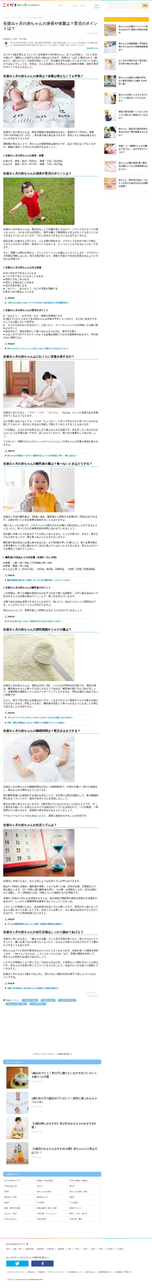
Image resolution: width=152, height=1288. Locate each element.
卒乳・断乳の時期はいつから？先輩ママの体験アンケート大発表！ (36, 723)
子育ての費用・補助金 (78, 1181)
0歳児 (6, 1192)
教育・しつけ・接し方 (78, 1214)
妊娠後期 (60, 1249)
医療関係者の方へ (105, 1272)
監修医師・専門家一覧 (123, 1272)
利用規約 (41, 1272)
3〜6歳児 (40, 1203)
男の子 (72, 1186)
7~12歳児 (120, 1249)
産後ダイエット (75, 1208)
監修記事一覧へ (92, 48)
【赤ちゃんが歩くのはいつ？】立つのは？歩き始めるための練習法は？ (38, 303)
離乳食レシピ (42, 1197)
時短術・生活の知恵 (45, 1181)
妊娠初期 (40, 1249)
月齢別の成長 (48, 1000)
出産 (69, 1249)
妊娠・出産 (79, 5)
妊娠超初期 (29, 1249)
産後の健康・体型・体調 (47, 1208)
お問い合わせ (90, 1272)
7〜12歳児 (73, 1203)
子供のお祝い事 (10, 1186)
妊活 (61, 5)
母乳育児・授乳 (10, 1197)
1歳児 (71, 1197)
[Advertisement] (25, 1027)
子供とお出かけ (10, 1219)
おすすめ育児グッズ (12, 1181)
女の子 (39, 1186)
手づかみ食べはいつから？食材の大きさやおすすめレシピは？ (34, 621)
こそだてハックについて (15, 1272)
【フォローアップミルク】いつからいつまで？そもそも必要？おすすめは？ (40, 717)
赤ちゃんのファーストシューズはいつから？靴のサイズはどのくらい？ (38, 348)
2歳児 (6, 1203)
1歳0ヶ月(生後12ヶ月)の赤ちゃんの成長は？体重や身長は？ (33, 988)
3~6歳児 (110, 1249)
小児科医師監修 (37, 1004)
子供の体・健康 (30, 1000)
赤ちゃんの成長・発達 (16, 1004)
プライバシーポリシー (56, 1272)
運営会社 (31, 1272)
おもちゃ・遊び (10, 1214)
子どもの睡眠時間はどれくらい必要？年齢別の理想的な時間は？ (35, 924)
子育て (96, 5)
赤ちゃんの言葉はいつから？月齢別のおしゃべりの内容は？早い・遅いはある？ (42, 455)
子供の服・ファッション (47, 1214)
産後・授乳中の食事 (12, 1208)
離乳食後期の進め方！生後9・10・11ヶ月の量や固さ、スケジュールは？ (38, 580)
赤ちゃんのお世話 (67, 1000)
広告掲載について (74, 1272)
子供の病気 (41, 1219)
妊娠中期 (50, 1249)
